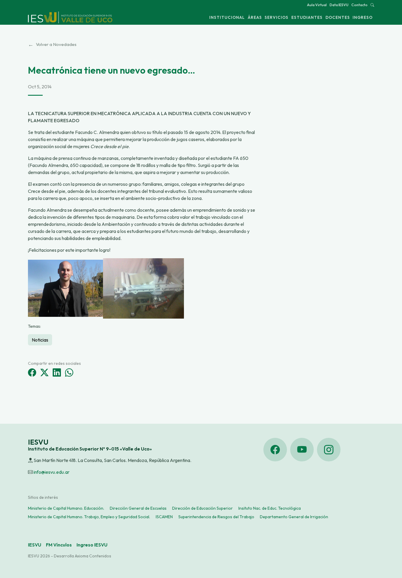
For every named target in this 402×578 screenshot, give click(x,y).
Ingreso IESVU (92, 545)
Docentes (337, 17)
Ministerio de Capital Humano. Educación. (66, 508)
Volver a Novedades (52, 44)
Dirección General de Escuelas (138, 508)
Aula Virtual (317, 5)
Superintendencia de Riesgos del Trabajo (216, 516)
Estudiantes (307, 17)
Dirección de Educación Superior (202, 508)
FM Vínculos (59, 545)
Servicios (276, 17)
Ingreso (363, 17)
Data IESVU (339, 5)
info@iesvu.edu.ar (51, 472)
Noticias (40, 340)
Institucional (227, 17)
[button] (372, 5)
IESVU (34, 545)
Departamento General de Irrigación (294, 516)
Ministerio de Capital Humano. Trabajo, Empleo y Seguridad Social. (89, 516)
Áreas (255, 17)
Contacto (359, 5)
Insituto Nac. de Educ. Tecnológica (269, 508)
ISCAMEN (164, 516)
